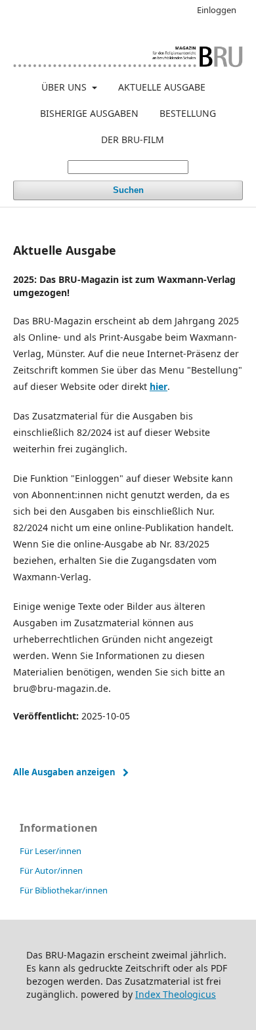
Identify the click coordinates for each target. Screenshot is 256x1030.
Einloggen (216, 10)
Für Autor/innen (51, 870)
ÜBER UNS (65, 87)
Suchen (128, 190)
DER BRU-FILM (132, 139)
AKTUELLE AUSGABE (161, 87)
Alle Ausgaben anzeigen (64, 772)
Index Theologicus (175, 994)
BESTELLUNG (188, 113)
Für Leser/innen (50, 851)
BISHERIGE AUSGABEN (89, 113)
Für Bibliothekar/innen (64, 890)
